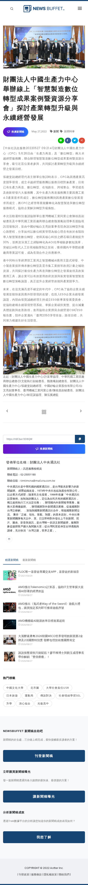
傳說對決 (46, 695)
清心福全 (24, 703)
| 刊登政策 (23, 874)
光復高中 (43, 703)
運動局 (29, 695)
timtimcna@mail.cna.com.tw (37, 480)
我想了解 (44, 837)
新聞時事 (69, 131)
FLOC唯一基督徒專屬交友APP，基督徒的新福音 (48, 572)
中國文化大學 (15, 688)
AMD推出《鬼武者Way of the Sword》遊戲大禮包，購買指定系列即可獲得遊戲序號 (49, 606)
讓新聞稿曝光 (44, 796)
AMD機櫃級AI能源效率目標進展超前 (41, 621)
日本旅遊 (12, 695)
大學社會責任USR (57, 688)
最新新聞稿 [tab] (29, 560)
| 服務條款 (36, 874)
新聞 (56, 131)
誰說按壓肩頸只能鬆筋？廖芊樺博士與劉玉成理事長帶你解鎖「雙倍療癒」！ (51, 655)
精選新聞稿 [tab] (11, 560)
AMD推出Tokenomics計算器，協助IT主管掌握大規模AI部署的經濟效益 (50, 589)
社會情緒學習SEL (70, 695)
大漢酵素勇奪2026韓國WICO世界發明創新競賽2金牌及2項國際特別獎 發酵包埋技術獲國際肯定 (50, 638)
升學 (9, 703)
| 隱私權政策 (50, 874)
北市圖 (34, 688)
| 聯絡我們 (64, 874)
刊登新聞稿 (44, 755)
